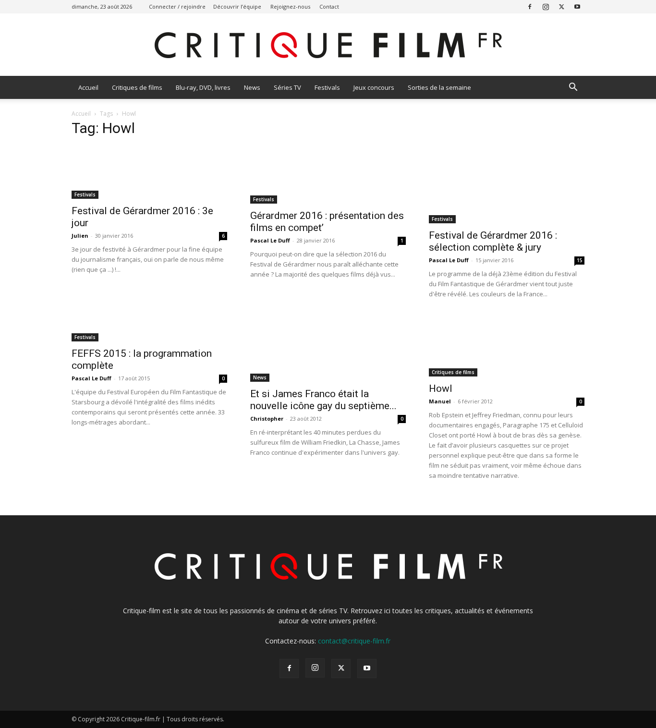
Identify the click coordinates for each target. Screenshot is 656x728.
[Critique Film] (328, 45)
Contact (329, 6)
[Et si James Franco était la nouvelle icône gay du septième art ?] (328, 348)
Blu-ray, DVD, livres (203, 87)
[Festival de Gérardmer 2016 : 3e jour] (149, 172)
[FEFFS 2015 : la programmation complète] (149, 328)
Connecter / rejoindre (177, 6)
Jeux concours (373, 87)
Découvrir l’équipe (237, 6)
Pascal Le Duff (270, 240)
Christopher (266, 418)
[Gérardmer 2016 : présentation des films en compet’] (328, 175)
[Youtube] (577, 6)
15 (580, 260)
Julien (80, 235)
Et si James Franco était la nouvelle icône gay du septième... (323, 400)
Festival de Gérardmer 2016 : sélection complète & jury (493, 241)
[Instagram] (545, 6)
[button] (572, 88)
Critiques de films (137, 87)
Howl (440, 388)
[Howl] (506, 345)
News (252, 87)
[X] (561, 6)
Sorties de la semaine (439, 87)
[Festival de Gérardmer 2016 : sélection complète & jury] (506, 184)
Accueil (88, 87)
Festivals (327, 87)
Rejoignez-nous (290, 6)
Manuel (440, 401)
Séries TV (287, 87)
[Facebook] (529, 6)
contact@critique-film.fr (354, 640)
